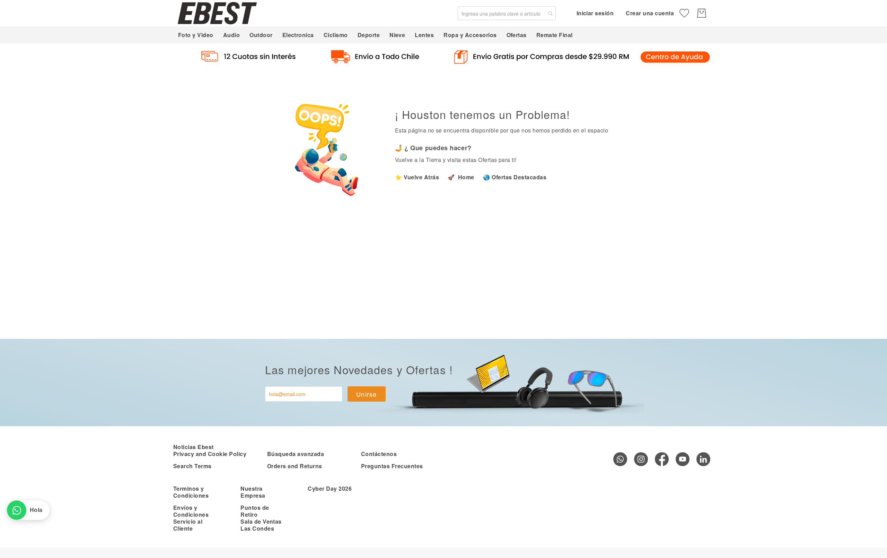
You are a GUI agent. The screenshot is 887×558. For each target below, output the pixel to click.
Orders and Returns (294, 466)
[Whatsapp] (620, 459)
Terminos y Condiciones (191, 491)
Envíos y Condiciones (191, 511)
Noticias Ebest (193, 447)
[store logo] (217, 13)
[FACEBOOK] (662, 459)
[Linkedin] (703, 459)
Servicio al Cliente (187, 524)
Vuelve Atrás (421, 177)
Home (465, 177)
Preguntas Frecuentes (392, 466)
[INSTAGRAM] (641, 459)
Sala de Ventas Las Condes (261, 524)
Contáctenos (379, 454)
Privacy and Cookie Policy (209, 454)
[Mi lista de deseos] (684, 13)
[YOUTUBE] (683, 459)
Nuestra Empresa (252, 491)
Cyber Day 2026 (330, 488)
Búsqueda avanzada (295, 454)
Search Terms (192, 466)
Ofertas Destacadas (519, 177)
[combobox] (507, 13)
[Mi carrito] (702, 13)
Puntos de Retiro (254, 511)
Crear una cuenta (650, 13)
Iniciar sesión (595, 13)
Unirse (366, 393)
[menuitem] (195, 34)
